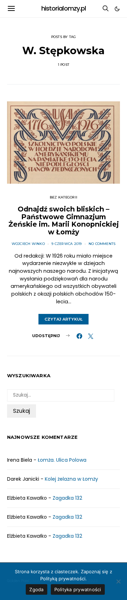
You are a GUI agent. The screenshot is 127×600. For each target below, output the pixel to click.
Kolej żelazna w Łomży (71, 478)
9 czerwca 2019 (66, 244)
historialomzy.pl (63, 8)
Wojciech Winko (28, 244)
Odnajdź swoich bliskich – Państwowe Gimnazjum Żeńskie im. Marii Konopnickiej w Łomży (63, 220)
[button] (117, 9)
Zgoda (36, 589)
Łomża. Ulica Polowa (62, 459)
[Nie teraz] (118, 581)
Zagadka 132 (67, 497)
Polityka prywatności (77, 589)
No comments (102, 244)
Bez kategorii (63, 197)
